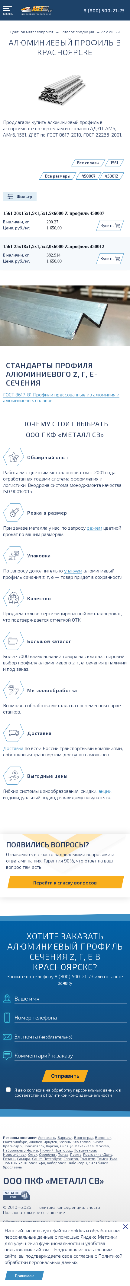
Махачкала (84, 1146)
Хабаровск (56, 1163)
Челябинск (98, 1163)
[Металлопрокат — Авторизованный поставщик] (16, 1195)
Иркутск (50, 1141)
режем (94, 528)
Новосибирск (14, 1154)
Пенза (63, 1154)
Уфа (41, 1163)
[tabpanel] (65, 317)
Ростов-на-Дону (97, 1154)
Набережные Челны (20, 1150)
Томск (102, 1158)
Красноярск (34, 1146)
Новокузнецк (85, 1150)
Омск (32, 1154)
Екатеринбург (15, 1141)
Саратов (70, 1158)
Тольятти (87, 1158)
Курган (52, 1146)
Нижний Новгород (56, 1150)
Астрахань (47, 1137)
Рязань (9, 1158)
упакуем (73, 570)
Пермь (75, 1154)
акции (105, 791)
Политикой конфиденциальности (79, 1095)
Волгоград (83, 1137)
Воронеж (103, 1137)
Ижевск (35, 1141)
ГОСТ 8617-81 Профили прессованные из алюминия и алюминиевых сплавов (61, 397)
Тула (113, 1158)
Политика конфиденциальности (68, 1207)
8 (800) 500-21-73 (104, 10)
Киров (98, 1141)
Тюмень (10, 1163)
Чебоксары (77, 1163)
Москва (102, 1146)
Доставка (13, 748)
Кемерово (82, 1141)
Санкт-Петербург (47, 1158)
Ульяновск (27, 1163)
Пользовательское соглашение (34, 1212)
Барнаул (64, 1137)
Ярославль (12, 1167)
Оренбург (47, 1154)
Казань (65, 1141)
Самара (23, 1158)
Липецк (66, 1146)
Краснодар (12, 1146)
